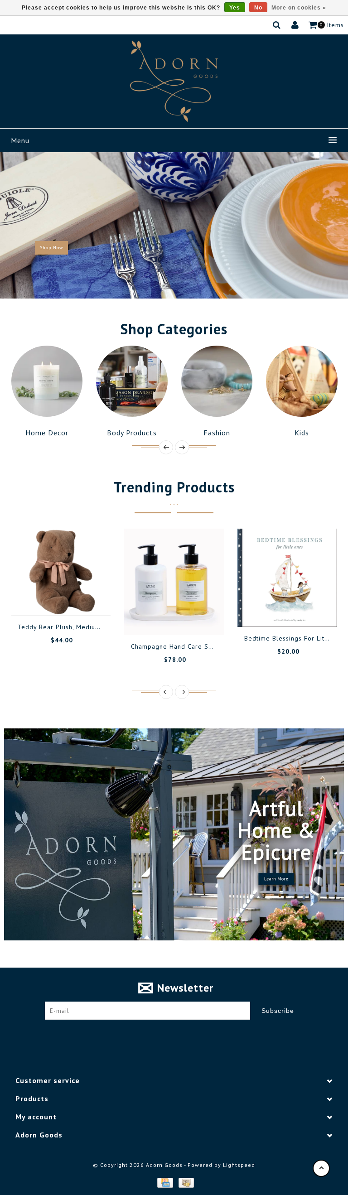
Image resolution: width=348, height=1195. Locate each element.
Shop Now (51, 248)
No (258, 8)
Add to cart (36, 619)
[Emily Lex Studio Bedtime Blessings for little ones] (180, 578)
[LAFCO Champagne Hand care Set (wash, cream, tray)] (67, 582)
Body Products (53, 432)
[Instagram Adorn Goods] (182, 1033)
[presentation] (166, 447)
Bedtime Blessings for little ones (190, 638)
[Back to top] (321, 1168)
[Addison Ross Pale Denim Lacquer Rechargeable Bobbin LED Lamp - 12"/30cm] (293, 579)
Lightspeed (239, 1164)
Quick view (97, 619)
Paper (308, 432)
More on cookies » (298, 8)
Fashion (138, 432)
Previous (15, 225)
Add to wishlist (57, 619)
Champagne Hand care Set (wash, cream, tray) (98, 646)
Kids (223, 432)
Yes (234, 8)
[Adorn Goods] (174, 81)
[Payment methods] (164, 1182)
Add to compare (77, 619)
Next (333, 225)
